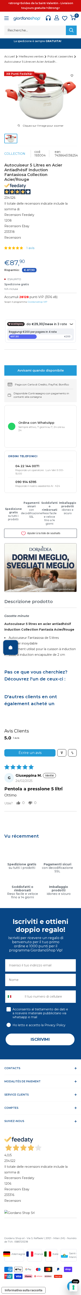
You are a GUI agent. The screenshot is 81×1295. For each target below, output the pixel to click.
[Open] (10, 647)
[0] (73, 17)
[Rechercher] (71, 30)
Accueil (9, 56)
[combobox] (13, 997)
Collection (14, 154)
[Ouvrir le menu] (6, 18)
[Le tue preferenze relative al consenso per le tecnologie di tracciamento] (73, 1287)
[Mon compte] (56, 17)
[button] (14, 248)
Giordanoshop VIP (37, 301)
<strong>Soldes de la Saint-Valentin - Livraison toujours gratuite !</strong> (40, 6)
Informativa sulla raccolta (23, 1290)
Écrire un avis (30, 753)
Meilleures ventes (31, 56)
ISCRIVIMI (40, 1039)
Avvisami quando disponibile (40, 370)
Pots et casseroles (61, 56)
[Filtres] (61, 753)
